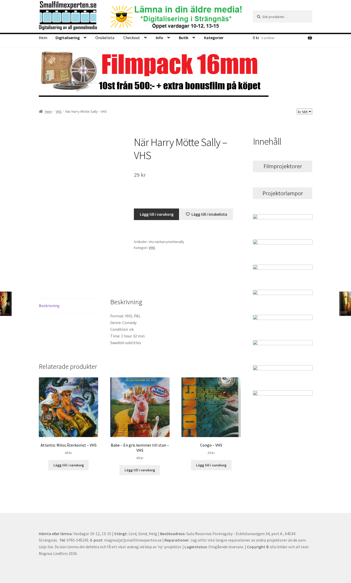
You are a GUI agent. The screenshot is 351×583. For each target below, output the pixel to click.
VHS (59, 111)
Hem (43, 37)
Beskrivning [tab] (49, 305)
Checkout (131, 37)
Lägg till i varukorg (156, 214)
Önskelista (104, 37)
